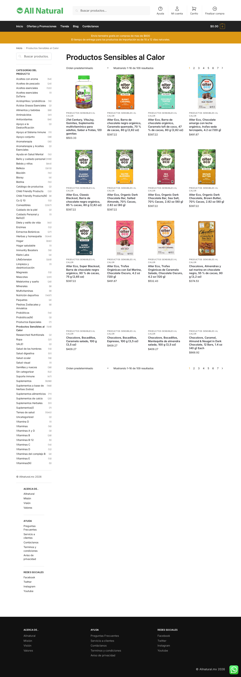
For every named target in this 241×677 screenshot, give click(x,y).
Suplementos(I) (25, 407)
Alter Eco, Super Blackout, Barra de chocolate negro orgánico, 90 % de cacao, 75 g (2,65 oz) (83, 271)
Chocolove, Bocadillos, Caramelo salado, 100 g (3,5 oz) (81, 341)
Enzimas (21, 227)
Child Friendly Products (29, 191)
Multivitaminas (24, 290)
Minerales (21, 286)
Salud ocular (23, 357)
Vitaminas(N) (23, 463)
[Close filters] (53, 55)
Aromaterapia (24, 141)
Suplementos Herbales (29, 403)
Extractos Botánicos (27, 231)
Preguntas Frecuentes (105, 635)
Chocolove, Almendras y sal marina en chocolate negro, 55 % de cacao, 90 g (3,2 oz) (206, 271)
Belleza (20, 168)
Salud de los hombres (28, 348)
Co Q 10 (21, 200)
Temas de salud (25, 412)
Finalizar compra (214, 13)
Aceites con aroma (27, 78)
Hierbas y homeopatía (29, 236)
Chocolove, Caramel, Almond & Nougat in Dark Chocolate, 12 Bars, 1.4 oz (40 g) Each (205, 343)
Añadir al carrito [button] (84, 145)
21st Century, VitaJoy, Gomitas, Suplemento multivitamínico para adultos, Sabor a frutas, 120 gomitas (84, 126)
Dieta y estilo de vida (28, 222)
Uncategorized (25, 416)
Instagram (29, 586)
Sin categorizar (25, 371)
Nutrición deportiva (27, 295)
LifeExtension (24, 259)
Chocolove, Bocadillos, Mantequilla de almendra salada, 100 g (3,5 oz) (164, 341)
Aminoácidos (23, 114)
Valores (28, 507)
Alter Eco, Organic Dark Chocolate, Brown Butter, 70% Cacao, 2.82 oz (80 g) (206, 198)
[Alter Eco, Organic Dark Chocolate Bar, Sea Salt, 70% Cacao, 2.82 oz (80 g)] (166, 167)
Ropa (19, 339)
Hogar (19, 240)
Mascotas (22, 276)
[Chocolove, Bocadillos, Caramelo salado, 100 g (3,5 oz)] (84, 310)
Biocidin (20, 172)
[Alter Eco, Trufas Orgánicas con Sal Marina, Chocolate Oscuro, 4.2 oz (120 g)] (125, 238)
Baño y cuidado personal (30, 158)
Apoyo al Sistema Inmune (31, 132)
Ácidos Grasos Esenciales (31, 105)
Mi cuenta (177, 13)
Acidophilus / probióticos (30, 100)
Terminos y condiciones (106, 650)
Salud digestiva (25, 353)
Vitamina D (22, 421)
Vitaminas (22, 426)
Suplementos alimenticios (31, 393)
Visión (27, 502)
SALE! (19, 344)
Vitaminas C (23, 444)
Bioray (20, 177)
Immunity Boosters (27, 250)
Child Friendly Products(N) (31, 195)
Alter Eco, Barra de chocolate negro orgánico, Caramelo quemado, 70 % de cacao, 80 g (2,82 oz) (124, 125)
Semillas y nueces (26, 367)
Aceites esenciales (27, 87)
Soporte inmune (25, 376)
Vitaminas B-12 (25, 439)
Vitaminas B (23, 435)
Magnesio (22, 272)
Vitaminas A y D (25, 430)
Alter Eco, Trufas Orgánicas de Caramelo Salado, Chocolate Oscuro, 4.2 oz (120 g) (165, 271)
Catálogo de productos (29, 186)
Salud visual (23, 362)
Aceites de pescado (28, 83)
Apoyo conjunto (25, 136)
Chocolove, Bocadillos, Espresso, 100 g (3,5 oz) (122, 339)
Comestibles (23, 205)
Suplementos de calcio (29, 398)
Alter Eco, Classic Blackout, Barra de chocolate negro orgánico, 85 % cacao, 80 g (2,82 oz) (84, 200)
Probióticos (22, 312)
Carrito (194, 13)
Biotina (20, 181)
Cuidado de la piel (26, 209)
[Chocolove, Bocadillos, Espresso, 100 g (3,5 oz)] (125, 310)
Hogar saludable (25, 245)
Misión (27, 498)
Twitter (28, 581)
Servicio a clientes (102, 640)
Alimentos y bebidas (28, 110)
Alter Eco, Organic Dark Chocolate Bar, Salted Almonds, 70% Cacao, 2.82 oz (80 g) (122, 200)
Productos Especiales (28, 321)
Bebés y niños (24, 163)
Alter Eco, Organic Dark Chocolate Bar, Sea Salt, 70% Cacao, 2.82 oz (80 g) (165, 198)
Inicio (19, 48)
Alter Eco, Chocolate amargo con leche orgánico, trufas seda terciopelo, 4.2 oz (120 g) (205, 125)
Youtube (28, 591)
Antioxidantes (24, 119)
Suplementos (23, 380)
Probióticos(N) (24, 317)
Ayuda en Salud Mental (29, 154)
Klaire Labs (22, 254)
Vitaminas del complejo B (30, 453)
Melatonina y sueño (27, 281)
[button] (217, 26)
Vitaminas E (23, 458)
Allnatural (29, 493)
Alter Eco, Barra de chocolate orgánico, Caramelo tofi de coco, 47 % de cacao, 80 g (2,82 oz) (165, 125)
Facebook (29, 577)
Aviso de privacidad (103, 655)
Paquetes (21, 299)
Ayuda (160, 13)
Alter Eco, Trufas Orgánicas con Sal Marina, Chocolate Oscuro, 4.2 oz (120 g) (124, 271)
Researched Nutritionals (30, 334)
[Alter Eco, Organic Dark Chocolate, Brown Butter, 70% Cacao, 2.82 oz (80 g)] (207, 167)
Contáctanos (31, 542)
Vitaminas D (23, 449)
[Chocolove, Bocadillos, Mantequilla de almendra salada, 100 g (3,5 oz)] (166, 310)
